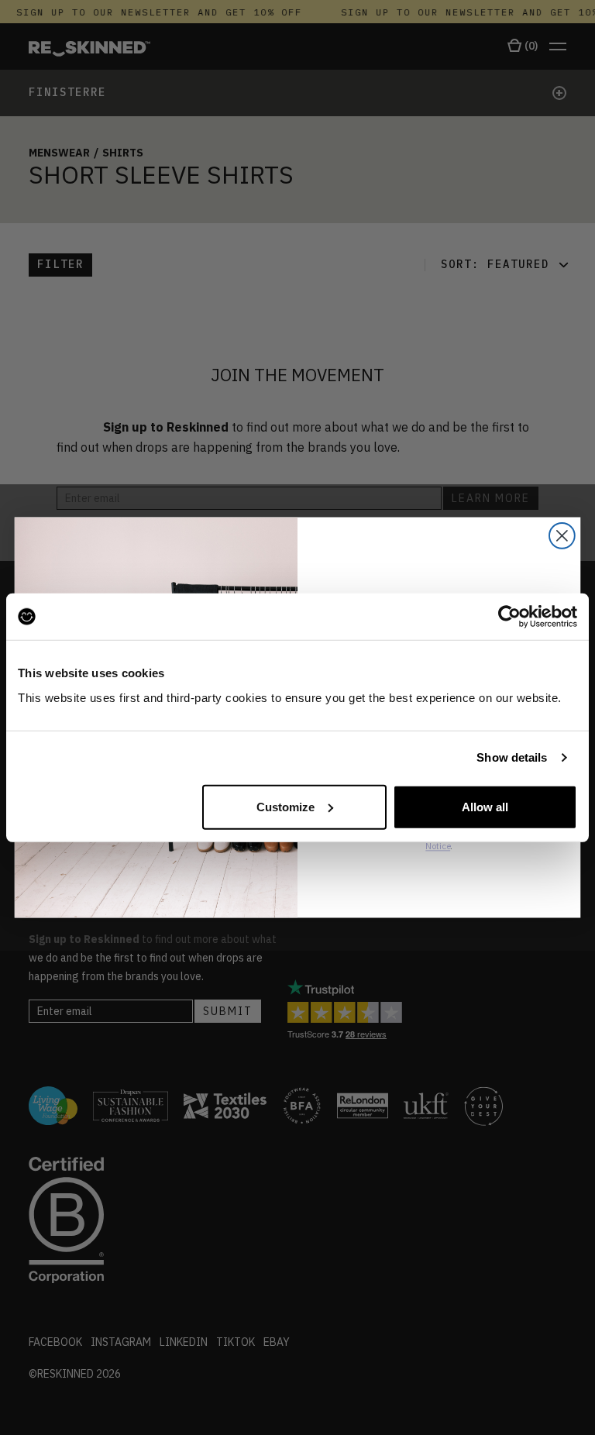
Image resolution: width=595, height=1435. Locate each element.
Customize (285, 806)
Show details (511, 757)
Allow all (485, 806)
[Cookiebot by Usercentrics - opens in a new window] (509, 616)
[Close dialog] (562, 536)
